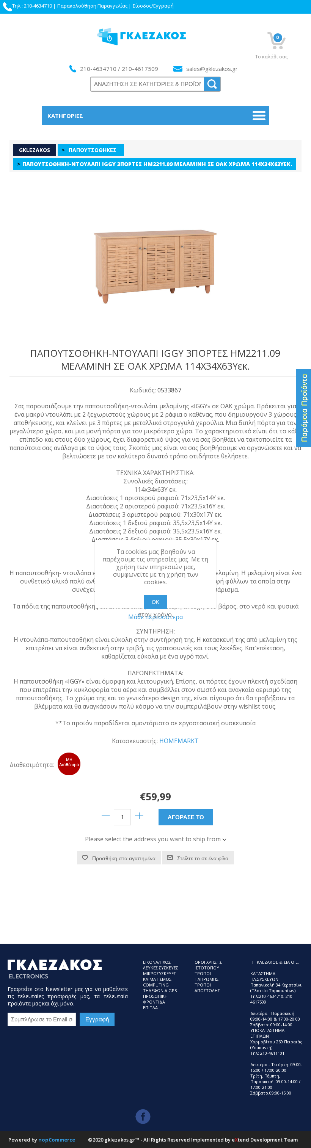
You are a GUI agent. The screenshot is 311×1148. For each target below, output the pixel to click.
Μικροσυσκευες (159, 973)
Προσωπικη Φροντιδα (155, 999)
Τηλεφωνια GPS (160, 990)
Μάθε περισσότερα (155, 617)
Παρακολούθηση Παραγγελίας (92, 5)
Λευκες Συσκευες (160, 968)
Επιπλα (150, 1007)
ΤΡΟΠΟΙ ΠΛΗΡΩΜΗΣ (206, 976)
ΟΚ (155, 602)
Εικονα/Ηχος (157, 962)
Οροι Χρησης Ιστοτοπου (208, 965)
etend (240, 1139)
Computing (156, 985)
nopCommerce (56, 1139)
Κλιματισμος (157, 979)
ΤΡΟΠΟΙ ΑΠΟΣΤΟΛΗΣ (207, 987)
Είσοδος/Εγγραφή (153, 5)
